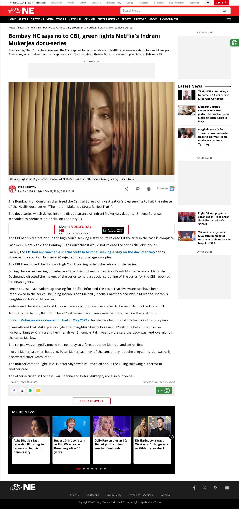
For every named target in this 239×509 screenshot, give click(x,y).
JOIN (160, 390)
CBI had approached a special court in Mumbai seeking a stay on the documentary (90, 252)
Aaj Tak (71, 3)
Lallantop (96, 3)
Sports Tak (194, 3)
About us (74, 495)
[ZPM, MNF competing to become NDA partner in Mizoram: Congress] (186, 95)
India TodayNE (27, 186)
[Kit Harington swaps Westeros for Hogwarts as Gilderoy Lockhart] (152, 426)
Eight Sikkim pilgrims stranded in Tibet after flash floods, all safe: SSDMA (213, 218)
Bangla (130, 3)
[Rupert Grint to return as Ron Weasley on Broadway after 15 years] (71, 426)
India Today (56, 3)
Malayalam (144, 3)
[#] (30, 390)
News (11, 27)
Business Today (113, 3)
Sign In (219, 2)
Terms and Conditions (140, 495)
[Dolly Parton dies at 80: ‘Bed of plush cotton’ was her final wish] (112, 426)
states (23, 19)
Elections (37, 19)
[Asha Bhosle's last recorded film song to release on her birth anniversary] (31, 426)
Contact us (92, 495)
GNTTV (83, 3)
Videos (153, 19)
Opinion (89, 19)
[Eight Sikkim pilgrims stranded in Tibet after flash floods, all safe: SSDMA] (186, 217)
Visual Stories (56, 19)
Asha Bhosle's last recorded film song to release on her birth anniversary (29, 446)
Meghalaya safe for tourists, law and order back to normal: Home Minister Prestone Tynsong (213, 137)
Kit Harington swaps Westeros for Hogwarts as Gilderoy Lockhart (151, 444)
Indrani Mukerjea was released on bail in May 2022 (47, 320)
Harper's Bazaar (176, 3)
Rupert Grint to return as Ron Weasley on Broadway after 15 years (70, 446)
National (75, 19)
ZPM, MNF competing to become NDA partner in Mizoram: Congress (214, 94)
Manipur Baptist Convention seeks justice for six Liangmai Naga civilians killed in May (213, 114)
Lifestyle (140, 19)
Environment (169, 19)
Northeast (40, 3)
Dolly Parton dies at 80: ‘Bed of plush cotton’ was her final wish (111, 444)
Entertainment (108, 19)
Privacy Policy (113, 495)
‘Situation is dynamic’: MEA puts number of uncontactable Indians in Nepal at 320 (214, 237)
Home (12, 19)
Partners (165, 495)
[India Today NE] (21, 11)
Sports (126, 19)
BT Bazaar (159, 3)
